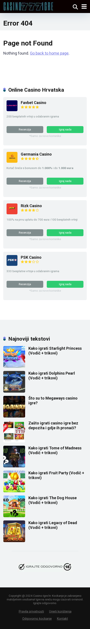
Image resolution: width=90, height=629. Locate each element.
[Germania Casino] (12, 161)
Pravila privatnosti (31, 611)
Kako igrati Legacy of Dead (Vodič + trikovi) (52, 525)
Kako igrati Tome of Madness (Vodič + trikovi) (54, 450)
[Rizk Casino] (12, 213)
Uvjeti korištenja (60, 611)
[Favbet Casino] (12, 109)
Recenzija (25, 129)
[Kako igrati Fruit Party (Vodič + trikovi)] (14, 491)
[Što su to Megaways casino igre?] (14, 416)
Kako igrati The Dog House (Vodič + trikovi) (52, 500)
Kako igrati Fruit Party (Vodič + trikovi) (56, 475)
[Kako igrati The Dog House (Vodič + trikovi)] (14, 516)
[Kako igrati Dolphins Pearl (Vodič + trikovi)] (14, 391)
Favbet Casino (33, 102)
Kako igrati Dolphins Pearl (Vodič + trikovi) (51, 375)
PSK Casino (31, 257)
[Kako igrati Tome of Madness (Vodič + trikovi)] (14, 466)
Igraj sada (65, 129)
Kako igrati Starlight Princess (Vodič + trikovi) (55, 350)
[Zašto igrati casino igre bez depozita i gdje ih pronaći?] (14, 441)
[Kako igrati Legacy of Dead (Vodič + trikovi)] (14, 540)
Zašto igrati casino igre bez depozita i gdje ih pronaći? (53, 425)
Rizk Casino (31, 205)
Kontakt (62, 618)
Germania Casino (36, 154)
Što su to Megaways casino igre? (53, 400)
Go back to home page (49, 53)
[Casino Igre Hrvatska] (28, 6)
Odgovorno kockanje (37, 618)
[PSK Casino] (12, 264)
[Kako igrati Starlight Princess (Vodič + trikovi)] (14, 366)
